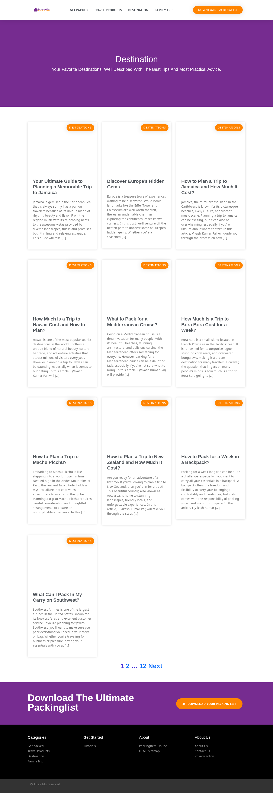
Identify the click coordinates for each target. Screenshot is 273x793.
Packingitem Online (153, 746)
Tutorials (89, 746)
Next (155, 665)
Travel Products (108, 10)
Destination (138, 10)
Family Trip (164, 10)
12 (143, 665)
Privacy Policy (204, 756)
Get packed (79, 10)
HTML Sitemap (149, 751)
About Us (201, 746)
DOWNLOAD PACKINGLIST (218, 10)
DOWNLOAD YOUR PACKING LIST (211, 704)
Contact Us (202, 751)
